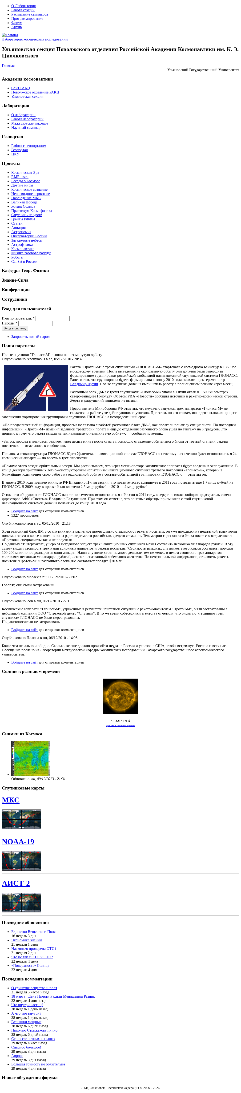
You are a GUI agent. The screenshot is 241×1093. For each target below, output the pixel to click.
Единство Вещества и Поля (33, 932)
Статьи (17, 223)
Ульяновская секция (27, 96)
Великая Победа (24, 202)
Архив (16, 27)
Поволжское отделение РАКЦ (35, 92)
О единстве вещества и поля (34, 988)
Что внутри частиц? (27, 1005)
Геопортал (19, 150)
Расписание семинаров (29, 14)
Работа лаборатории (27, 119)
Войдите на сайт (24, 511)
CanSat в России (24, 261)
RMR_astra (19, 177)
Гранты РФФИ (23, 219)
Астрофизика (22, 245)
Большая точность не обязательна (38, 1064)
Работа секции (23, 10)
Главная (8, 66)
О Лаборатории (23, 6)
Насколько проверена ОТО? (33, 949)
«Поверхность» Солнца (30, 965)
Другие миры (22, 185)
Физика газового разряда (31, 253)
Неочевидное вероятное (30, 194)
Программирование (27, 18)
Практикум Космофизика (31, 211)
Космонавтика (22, 249)
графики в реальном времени (120, 725)
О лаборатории (23, 115)
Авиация (18, 228)
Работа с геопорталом (28, 146)
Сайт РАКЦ (20, 88)
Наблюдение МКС (26, 198)
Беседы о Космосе (25, 181)
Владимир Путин (84, 384)
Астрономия (21, 232)
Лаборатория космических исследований (35, 39)
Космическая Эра (25, 172)
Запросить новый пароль (31, 337)
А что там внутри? (26, 1013)
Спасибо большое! (26, 1047)
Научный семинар (25, 127)
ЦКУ (15, 154)
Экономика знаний (26, 940)
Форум (16, 23)
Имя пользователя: (18, 318)
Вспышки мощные (26, 1022)
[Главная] (10, 35)
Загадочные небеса (26, 240)
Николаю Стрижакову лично (34, 1030)
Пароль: (9, 323)
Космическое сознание (29, 189)
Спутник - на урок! (26, 215)
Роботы (17, 257)
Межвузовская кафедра (29, 123)
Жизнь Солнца (23, 206)
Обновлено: (21, 779)
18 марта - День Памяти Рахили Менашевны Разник (53, 996)
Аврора (17, 1056)
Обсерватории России (29, 236)
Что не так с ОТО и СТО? (32, 957)
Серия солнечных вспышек (33, 1039)
